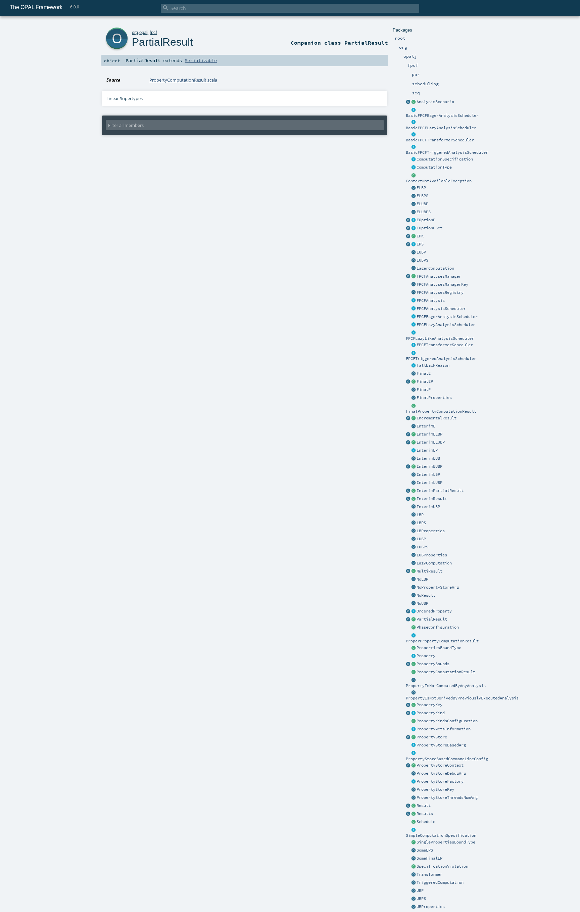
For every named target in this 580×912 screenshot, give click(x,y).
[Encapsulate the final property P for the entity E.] (413, 381)
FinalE (424, 373)
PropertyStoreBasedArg (441, 745)
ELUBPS (424, 212)
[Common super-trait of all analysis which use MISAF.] (413, 301)
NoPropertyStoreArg (438, 587)
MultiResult (429, 571)
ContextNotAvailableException (439, 181)
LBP (420, 514)
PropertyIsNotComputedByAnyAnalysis (446, 685)
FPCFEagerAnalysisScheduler (447, 316)
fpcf (153, 32)
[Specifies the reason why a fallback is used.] (413, 365)
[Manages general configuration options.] (408, 737)
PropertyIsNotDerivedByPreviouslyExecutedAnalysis (462, 698)
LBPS (421, 522)
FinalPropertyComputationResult (441, 411)
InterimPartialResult (440, 490)
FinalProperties (434, 397)
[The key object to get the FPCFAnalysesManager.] (413, 284)
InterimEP (427, 450)
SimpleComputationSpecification (441, 835)
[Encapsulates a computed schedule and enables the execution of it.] (413, 822)
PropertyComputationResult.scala (183, 80)
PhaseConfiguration (438, 627)
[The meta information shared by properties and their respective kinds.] (413, 729)
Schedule (426, 821)
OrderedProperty (434, 611)
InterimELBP (429, 434)
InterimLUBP (429, 482)
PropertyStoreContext (440, 765)
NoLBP (422, 579)
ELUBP (422, 203)
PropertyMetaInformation (444, 729)
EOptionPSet (429, 228)
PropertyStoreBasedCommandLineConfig (447, 759)
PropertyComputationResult (446, 672)
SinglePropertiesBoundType (446, 842)
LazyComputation (434, 563)
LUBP (421, 539)
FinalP (424, 389)
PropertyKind (431, 713)
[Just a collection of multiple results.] (413, 814)
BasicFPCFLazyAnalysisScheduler (441, 128)
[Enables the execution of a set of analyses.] (413, 276)
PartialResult (432, 619)
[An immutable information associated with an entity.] (413, 656)
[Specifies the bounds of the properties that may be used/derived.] (413, 648)
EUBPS (422, 260)
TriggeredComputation (440, 882)
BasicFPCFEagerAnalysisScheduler (442, 115)
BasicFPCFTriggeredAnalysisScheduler (447, 152)
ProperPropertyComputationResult (442, 641)
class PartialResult (356, 42)
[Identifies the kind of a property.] (413, 713)
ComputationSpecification (445, 159)
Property (426, 655)
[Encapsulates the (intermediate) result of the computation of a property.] (413, 672)
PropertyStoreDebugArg (441, 773)
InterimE (426, 426)
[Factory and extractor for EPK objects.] (408, 236)
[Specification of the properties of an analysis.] (413, 309)
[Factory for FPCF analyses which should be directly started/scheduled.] (413, 317)
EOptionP (426, 220)
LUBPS (422, 547)
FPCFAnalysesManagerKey (442, 284)
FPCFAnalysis (431, 300)
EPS (420, 244)
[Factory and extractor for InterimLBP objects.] (408, 434)
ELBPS (422, 195)
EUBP (421, 252)
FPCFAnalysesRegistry (440, 292)
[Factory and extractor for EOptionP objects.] (408, 220)
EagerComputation (435, 268)
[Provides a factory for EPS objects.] (408, 244)
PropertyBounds (433, 664)
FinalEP (425, 381)
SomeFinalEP (429, 858)
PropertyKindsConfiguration (447, 721)
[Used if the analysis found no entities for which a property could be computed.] (413, 595)
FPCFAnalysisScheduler (441, 308)
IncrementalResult (436, 418)
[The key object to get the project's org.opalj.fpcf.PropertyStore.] (413, 789)
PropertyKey (429, 704)
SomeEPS (425, 850)
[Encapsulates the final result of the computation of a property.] (413, 406)
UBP (420, 890)
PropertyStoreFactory (440, 781)
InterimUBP (428, 506)
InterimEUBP (429, 466)
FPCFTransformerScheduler (445, 345)
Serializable (201, 60)
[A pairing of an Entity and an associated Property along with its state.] (413, 244)
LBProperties (431, 531)
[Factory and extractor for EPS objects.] (413, 850)
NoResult (426, 595)
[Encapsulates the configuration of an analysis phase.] (413, 721)
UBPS (421, 898)
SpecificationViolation (442, 866)
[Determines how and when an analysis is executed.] (413, 167)
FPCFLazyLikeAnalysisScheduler (440, 338)
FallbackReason (433, 365)
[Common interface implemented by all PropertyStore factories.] (413, 781)
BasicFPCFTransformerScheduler (440, 140)
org (135, 32)
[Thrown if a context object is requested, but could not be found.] (413, 175)
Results (425, 813)
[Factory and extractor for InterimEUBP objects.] (413, 458)
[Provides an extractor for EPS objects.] (413, 212)
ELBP (421, 187)
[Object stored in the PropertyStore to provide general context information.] (413, 765)
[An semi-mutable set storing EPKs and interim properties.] (413, 228)
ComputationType (434, 167)
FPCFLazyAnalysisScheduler (446, 324)
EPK (420, 236)
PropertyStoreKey (435, 789)
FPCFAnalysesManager (439, 276)
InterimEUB (428, 458)
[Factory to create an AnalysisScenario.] (408, 102)
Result (424, 805)
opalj (143, 32)
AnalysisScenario (435, 101)
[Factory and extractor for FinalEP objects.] (413, 858)
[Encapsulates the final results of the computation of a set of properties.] (413, 571)
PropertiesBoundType (439, 647)
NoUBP (422, 603)
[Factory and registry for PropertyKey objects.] (408, 705)
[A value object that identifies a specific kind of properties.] (413, 705)
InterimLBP (428, 474)
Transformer (429, 874)
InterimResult (432, 498)
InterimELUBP (431, 442)
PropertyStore (432, 737)
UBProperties (431, 906)
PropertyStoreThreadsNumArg (447, 797)
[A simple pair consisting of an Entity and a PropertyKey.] (413, 236)
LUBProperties (432, 555)
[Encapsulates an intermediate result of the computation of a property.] (413, 499)
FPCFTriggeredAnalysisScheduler (441, 358)
